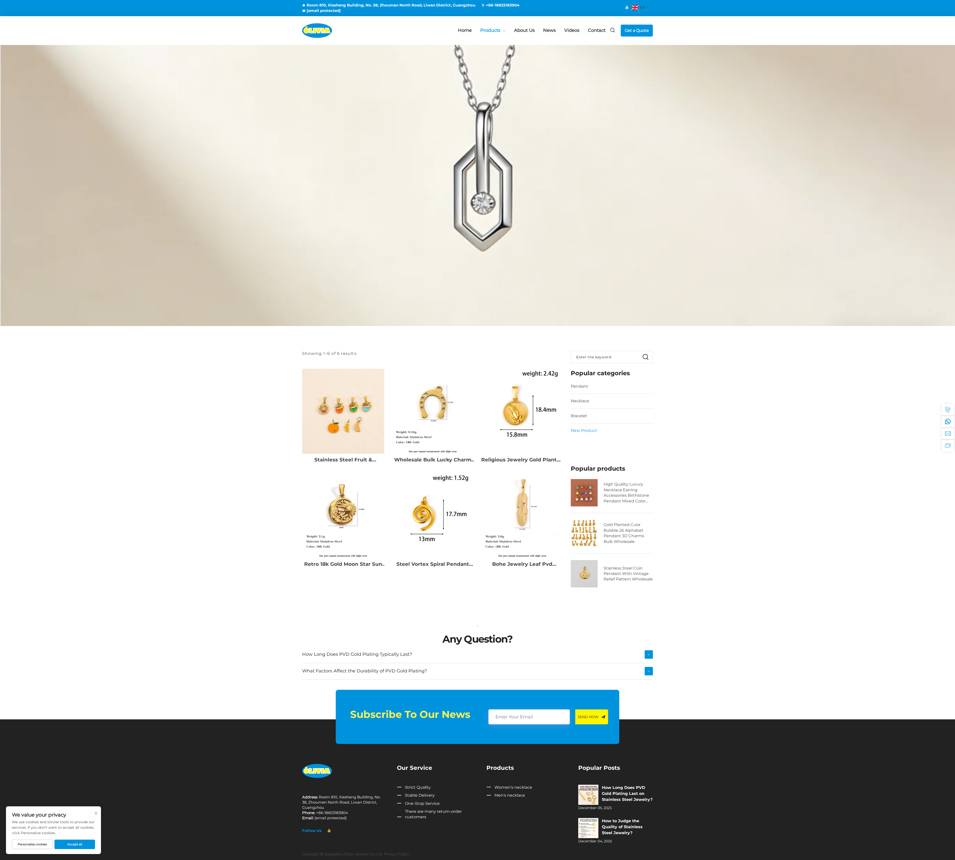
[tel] (948, 410)
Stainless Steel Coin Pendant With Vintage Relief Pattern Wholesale (628, 574)
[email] (948, 434)
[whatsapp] (948, 422)
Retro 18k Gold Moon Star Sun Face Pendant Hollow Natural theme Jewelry (343, 564)
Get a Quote (637, 30)
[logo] (317, 770)
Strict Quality (418, 787)
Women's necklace (513, 787)
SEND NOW (588, 717)
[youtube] (627, 7)
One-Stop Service (422, 803)
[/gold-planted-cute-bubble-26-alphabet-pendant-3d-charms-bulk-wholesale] (584, 533)
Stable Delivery (420, 795)
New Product (584, 430)
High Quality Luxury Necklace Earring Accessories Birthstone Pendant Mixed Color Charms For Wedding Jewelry (626, 493)
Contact (597, 30)
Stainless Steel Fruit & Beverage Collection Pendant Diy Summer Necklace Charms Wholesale (343, 460)
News (549, 30)
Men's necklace (509, 795)
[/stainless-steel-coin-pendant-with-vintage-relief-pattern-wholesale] (584, 573)
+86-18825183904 (502, 5)
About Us (524, 30)
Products (490, 30)
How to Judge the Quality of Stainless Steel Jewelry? (622, 827)
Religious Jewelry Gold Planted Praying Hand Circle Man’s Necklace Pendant (522, 460)
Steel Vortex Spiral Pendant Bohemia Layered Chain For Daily (432, 564)
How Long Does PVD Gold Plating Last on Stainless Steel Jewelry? (627, 793)
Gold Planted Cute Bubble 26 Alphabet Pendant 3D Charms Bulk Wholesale (624, 533)
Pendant (579, 386)
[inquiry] (948, 445)
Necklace (580, 401)
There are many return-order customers (433, 814)
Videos (571, 30)
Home (465, 30)
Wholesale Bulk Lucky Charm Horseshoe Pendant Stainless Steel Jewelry (433, 460)
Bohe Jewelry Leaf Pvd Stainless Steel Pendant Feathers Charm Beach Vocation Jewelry (522, 564)
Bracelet (579, 415)
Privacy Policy (396, 854)
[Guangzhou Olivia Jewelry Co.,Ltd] (328, 30)
